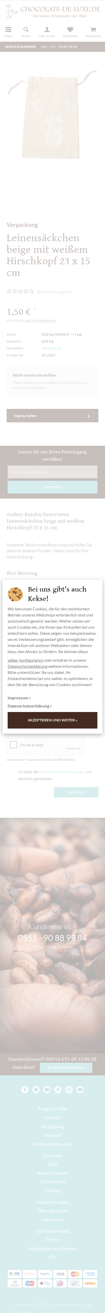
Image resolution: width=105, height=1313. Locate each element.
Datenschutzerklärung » (30, 705)
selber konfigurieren (25, 660)
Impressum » (19, 697)
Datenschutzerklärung (27, 666)
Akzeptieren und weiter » (52, 720)
